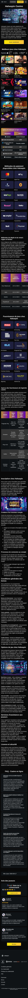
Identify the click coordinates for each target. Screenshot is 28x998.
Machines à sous (23, 53)
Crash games (16, 53)
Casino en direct (10, 53)
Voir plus (14, 944)
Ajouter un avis (14, 893)
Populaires (3, 53)
